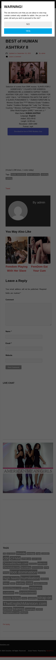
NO (28, 24)
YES (28, 31)
